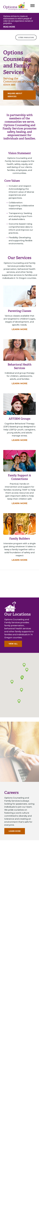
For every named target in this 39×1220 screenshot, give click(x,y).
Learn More (19, 329)
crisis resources (26, 37)
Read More (9, 27)
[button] (21, 690)
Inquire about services (15, 95)
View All (13, 644)
